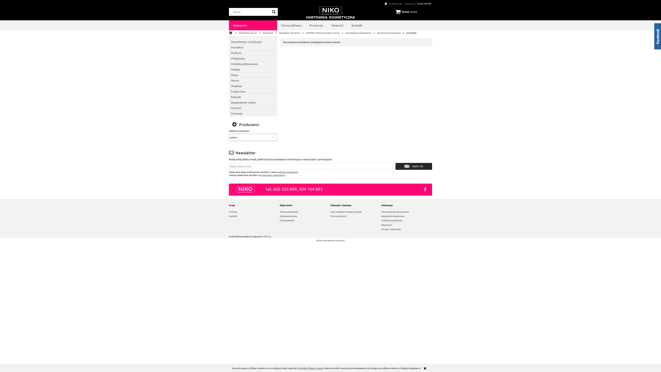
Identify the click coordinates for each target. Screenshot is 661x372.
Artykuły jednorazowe (244, 63)
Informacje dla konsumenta (395, 211)
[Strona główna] (330, 13)
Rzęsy (234, 74)
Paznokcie (237, 47)
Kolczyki (236, 97)
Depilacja (236, 85)
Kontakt (233, 216)
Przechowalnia (287, 220)
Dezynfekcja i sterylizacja (246, 41)
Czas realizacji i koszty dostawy (346, 211)
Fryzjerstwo (238, 91)
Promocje (237, 113)
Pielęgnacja (238, 58)
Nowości (236, 108)
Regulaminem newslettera (272, 175)
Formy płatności (338, 216)
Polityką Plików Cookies (311, 368)
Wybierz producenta (239, 131)
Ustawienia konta (288, 216)
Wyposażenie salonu (243, 102)
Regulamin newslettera (393, 216)
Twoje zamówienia (289, 211)
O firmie (233, 211)
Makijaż (235, 69)
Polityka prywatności (391, 220)
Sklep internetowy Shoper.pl (330, 240)
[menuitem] (253, 25)
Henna (235, 80)
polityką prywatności (287, 171)
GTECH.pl (267, 236)
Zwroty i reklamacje (391, 229)
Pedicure (236, 52)
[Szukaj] (274, 12)
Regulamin (386, 224)
